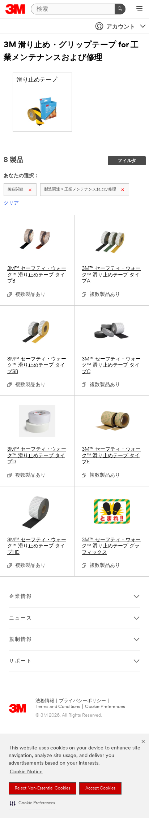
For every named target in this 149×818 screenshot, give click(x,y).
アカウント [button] (121, 27)
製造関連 (16, 190)
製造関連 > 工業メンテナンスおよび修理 (80, 190)
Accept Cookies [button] (100, 788)
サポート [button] (20, 661)
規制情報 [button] (20, 639)
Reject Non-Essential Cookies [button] (42, 788)
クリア (11, 203)
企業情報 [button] (20, 596)
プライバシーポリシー (82, 701)
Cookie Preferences (105, 706)
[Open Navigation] (139, 9)
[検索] (120, 9)
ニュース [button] (20, 618)
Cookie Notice (26, 772)
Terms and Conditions (57, 706)
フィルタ (127, 160)
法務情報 (44, 701)
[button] (32, 803)
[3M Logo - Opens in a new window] (15, 9)
